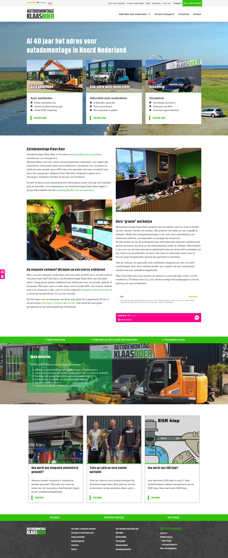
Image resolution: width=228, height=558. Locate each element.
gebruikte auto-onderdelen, (88, 154)
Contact (197, 14)
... (63, 491)
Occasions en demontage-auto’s (82, 533)
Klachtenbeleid (121, 537)
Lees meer (39, 498)
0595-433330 (192, 3)
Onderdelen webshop (114, 517)
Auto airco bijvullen (116, 3)
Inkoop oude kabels (135, 3)
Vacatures (156, 3)
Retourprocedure (122, 545)
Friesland (58, 302)
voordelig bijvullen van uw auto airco (75, 190)
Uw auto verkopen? (164, 14)
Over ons (167, 3)
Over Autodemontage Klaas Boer (127, 529)
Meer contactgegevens (168, 548)
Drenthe (71, 302)
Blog (148, 3)
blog (146, 279)
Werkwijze (119, 533)
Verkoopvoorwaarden (123, 549)
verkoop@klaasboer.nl (168, 545)
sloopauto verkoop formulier (95, 289)
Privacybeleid (120, 541)
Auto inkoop (173, 517)
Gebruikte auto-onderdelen (133, 14)
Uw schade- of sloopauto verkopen (83, 529)
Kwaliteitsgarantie (77, 541)
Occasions (183, 14)
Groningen (46, 302)
